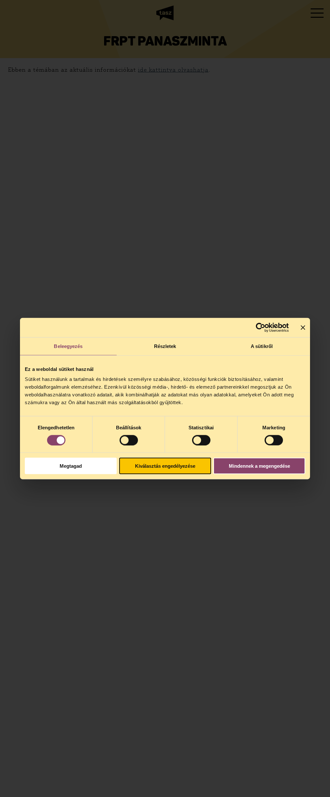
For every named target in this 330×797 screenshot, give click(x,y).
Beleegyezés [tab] (68, 346)
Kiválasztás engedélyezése (165, 466)
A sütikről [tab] (262, 346)
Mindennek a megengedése (259, 466)
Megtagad (71, 466)
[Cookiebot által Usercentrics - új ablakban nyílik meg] (260, 327)
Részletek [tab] (165, 346)
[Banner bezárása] (303, 327)
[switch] (129, 440)
